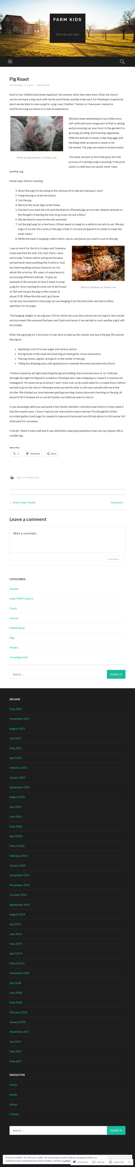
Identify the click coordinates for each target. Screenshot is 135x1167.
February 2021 (18, 767)
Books (13, 1094)
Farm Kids (67, 19)
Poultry (13, 647)
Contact (14, 1114)
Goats (13, 608)
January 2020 (17, 865)
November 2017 (19, 1031)
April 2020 (15, 836)
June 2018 (15, 992)
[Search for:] (67, 674)
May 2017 (15, 1061)
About (13, 1104)
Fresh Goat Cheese (22, 502)
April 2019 (15, 953)
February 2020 (18, 855)
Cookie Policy (68, 1160)
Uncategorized (30, 477)
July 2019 (15, 924)
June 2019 (15, 934)
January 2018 (17, 1022)
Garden (13, 588)
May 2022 (15, 709)
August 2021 (17, 728)
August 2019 (17, 914)
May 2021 (15, 748)
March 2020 (16, 845)
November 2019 (19, 885)
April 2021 (15, 757)
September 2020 (19, 787)
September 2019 (19, 904)
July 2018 (15, 983)
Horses (13, 618)
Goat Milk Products (21, 598)
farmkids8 (43, 85)
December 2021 (19, 718)
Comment (113, 559)
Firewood (118, 502)
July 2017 (15, 1041)
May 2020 (15, 826)
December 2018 (19, 973)
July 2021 (15, 738)
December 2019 (19, 875)
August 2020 (17, 796)
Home (13, 1084)
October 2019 (18, 894)
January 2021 (17, 777)
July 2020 (15, 806)
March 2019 (16, 963)
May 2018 (15, 1002)
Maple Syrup (17, 627)
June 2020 (15, 816)
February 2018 (18, 1012)
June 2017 (15, 1051)
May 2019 (15, 943)
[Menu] (10, 62)
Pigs (19, 477)
